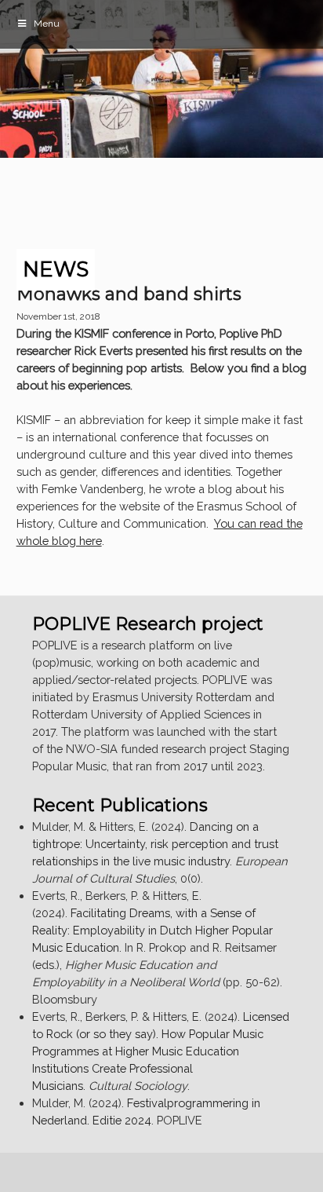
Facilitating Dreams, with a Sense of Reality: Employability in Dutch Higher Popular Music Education (152, 930)
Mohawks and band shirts (128, 294)
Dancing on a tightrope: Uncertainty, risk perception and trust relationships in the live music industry (155, 844)
